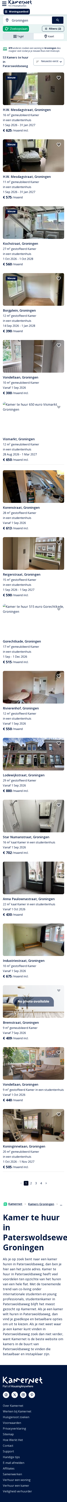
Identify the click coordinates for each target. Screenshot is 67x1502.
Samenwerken (12, 1474)
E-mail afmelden (13, 1463)
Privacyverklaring (14, 1428)
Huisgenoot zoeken (16, 1417)
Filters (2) (55, 28)
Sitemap (8, 1434)
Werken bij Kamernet (17, 1411)
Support (8, 1451)
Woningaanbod (18, 11)
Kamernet (15, 1204)
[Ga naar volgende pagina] (46, 1183)
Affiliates (8, 1468)
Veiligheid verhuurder (17, 1491)
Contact (8, 1446)
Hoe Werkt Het (13, 1440)
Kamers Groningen (41, 1204)
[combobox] (25, 20)
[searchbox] (30, 20)
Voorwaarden (12, 1423)
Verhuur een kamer (16, 1486)
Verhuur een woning (17, 1480)
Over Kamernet (13, 1406)
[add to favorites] (58, 77)
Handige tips (11, 1457)
